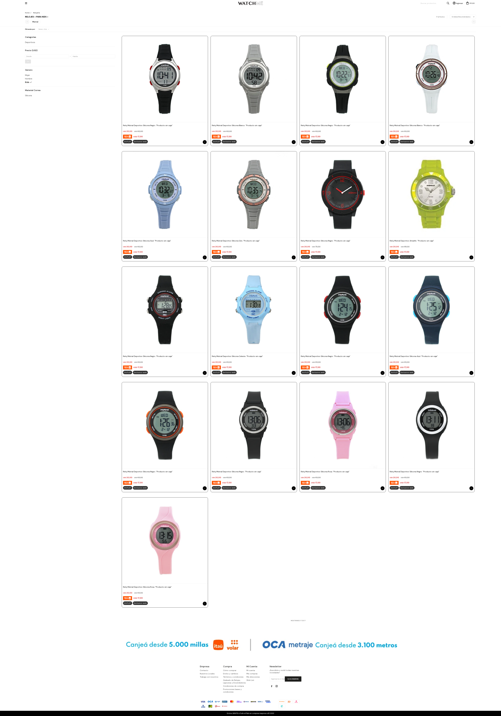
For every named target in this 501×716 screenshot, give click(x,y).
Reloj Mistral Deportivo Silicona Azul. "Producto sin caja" (147, 241)
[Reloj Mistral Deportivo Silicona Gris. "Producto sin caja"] (254, 194)
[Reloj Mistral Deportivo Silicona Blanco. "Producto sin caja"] (254, 79)
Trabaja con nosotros (209, 677)
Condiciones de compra (233, 686)
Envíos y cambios (230, 673)
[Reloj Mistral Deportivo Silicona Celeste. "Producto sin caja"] (254, 310)
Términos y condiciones (233, 677)
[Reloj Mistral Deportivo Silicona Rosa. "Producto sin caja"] (343, 425)
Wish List (250, 680)
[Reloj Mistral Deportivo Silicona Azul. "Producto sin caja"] (165, 194)
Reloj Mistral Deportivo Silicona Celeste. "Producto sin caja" (237, 356)
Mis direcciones (253, 677)
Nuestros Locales (207, 673)
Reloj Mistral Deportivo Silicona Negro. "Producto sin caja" (147, 125)
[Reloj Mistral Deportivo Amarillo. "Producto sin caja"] (431, 194)
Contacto (204, 670)
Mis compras (252, 673)
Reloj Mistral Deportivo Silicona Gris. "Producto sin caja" (236, 241)
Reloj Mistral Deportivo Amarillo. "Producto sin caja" (412, 241)
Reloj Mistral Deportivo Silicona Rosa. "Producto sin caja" (325, 471)
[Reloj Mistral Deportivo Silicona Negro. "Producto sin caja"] (165, 79)
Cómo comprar (229, 670)
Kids (42, 29)
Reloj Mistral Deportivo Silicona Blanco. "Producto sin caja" (237, 125)
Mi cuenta (250, 670)
